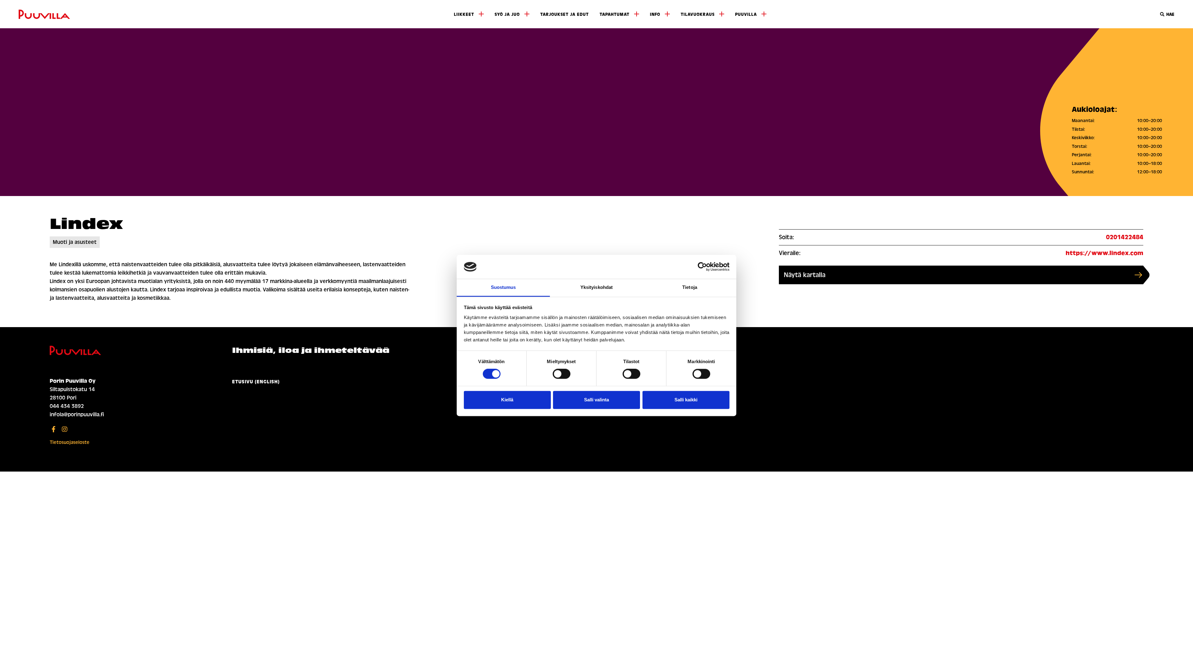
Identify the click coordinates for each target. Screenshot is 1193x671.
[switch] (561, 374)
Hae (1169, 14)
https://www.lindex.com (1104, 253)
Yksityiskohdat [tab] (596, 287)
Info (655, 14)
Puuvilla (746, 14)
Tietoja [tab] (689, 287)
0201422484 (1124, 237)
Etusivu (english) (256, 382)
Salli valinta (596, 399)
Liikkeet (464, 14)
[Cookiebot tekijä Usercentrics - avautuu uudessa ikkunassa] (702, 267)
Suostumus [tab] (503, 287)
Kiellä (507, 399)
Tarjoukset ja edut (564, 14)
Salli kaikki (685, 399)
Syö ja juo (507, 14)
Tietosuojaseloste (69, 442)
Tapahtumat (614, 14)
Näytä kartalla (804, 275)
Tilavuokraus (698, 14)
